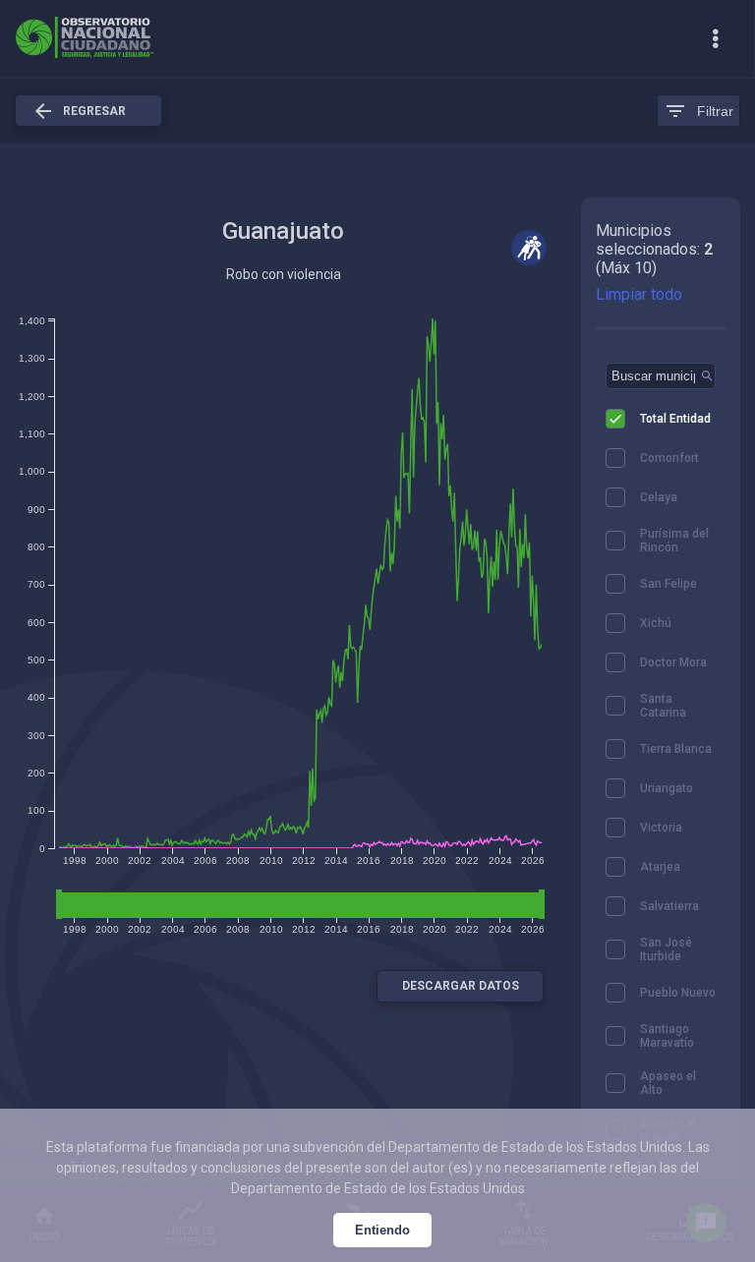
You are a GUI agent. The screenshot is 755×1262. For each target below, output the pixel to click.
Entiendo (382, 1230)
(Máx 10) (626, 267)
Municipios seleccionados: (648, 239)
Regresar (78, 111)
